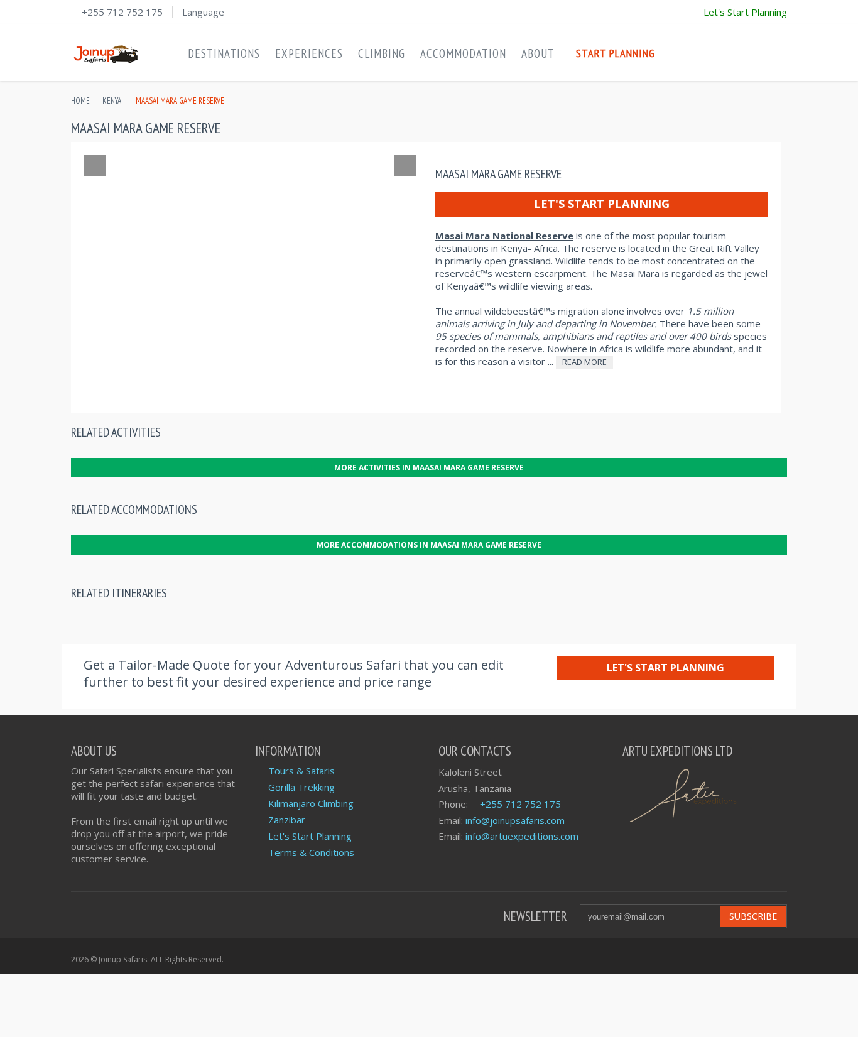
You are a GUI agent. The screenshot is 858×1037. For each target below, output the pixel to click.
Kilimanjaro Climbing (311, 803)
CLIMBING (381, 53)
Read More (584, 361)
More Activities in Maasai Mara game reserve (429, 467)
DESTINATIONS (224, 53)
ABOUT (538, 53)
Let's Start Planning (602, 203)
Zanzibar (286, 819)
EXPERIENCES (309, 53)
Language (203, 12)
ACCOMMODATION (463, 53)
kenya (111, 100)
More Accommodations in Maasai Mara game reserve (429, 545)
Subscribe (753, 916)
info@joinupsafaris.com (515, 820)
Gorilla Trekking (301, 787)
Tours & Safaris (301, 770)
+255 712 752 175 (122, 12)
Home (80, 100)
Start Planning (615, 53)
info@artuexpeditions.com (521, 836)
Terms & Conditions (311, 852)
